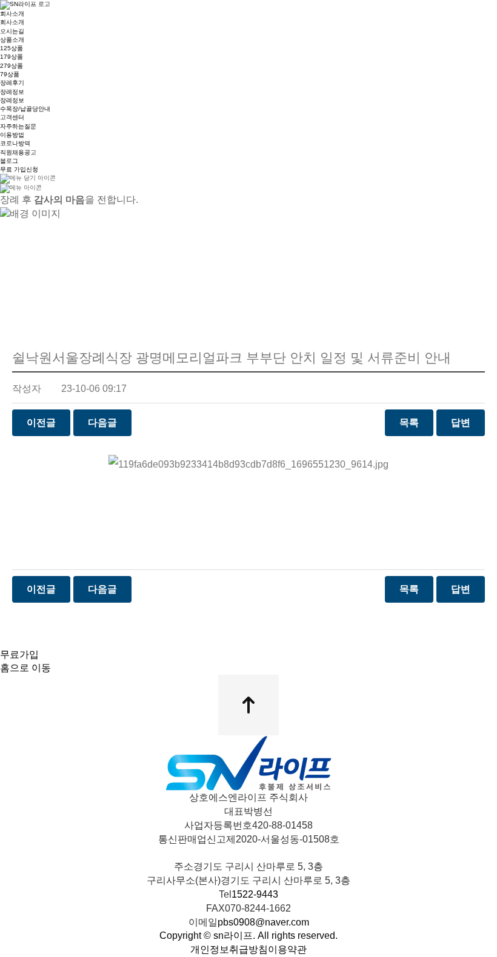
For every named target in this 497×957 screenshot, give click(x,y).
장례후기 (12, 82)
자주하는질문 (18, 126)
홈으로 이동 (25, 668)
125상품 (11, 48)
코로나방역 (15, 143)
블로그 (9, 160)
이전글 (41, 422)
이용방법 (12, 134)
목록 (409, 422)
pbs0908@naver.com (263, 922)
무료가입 (19, 654)
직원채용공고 (18, 152)
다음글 (102, 422)
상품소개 (12, 39)
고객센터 (12, 117)
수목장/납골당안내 (25, 108)
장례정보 (12, 91)
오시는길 (12, 31)
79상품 (9, 74)
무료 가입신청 (19, 169)
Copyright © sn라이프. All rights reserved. (248, 935)
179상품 (11, 56)
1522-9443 (255, 894)
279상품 (11, 65)
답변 (460, 422)
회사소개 (12, 13)
